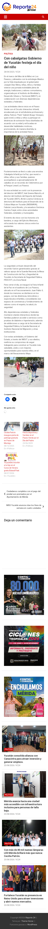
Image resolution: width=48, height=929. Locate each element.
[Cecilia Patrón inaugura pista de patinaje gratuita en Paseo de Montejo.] (12, 426)
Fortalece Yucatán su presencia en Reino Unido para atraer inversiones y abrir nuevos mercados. (23, 898)
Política (8, 54)
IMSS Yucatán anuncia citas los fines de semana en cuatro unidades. (23, 506)
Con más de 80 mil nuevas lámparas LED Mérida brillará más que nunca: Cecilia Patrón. (23, 853)
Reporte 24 (30, 917)
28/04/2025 (9, 72)
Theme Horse (27, 921)
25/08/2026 (9, 765)
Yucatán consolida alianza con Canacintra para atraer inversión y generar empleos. (22, 758)
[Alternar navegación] (5, 17)
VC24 (18, 72)
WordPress (32, 924)
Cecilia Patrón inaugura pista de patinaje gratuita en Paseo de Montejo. (11, 437)
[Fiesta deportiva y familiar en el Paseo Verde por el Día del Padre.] (31, 426)
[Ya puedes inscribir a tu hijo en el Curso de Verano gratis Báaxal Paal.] (12, 456)
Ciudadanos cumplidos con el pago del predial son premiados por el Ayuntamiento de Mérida (24, 494)
